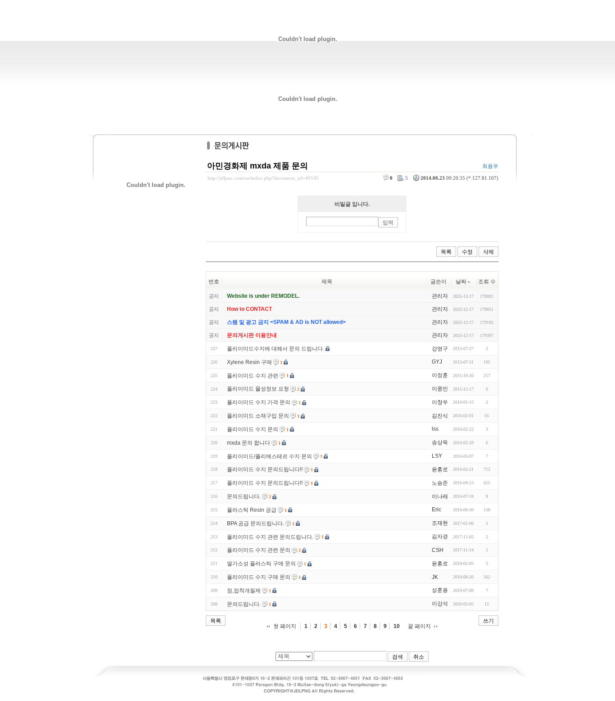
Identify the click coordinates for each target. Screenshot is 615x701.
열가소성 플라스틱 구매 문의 (261, 563)
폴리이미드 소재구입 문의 (258, 416)
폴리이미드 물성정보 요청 (258, 389)
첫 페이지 (284, 626)
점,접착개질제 (244, 590)
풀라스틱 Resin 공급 (251, 510)
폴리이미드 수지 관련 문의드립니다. (270, 537)
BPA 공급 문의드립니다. (255, 523)
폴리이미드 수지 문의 (252, 429)
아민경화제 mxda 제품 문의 (257, 165)
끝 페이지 (419, 626)
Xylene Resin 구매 (249, 362)
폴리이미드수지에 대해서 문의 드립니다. (275, 349)
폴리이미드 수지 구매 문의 (258, 577)
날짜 (461, 281)
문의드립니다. (244, 496)
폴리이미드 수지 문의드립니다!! (265, 469)
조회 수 (487, 281)
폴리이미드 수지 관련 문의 (258, 550)
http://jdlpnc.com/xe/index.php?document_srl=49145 (263, 178)
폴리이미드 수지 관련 (252, 376)
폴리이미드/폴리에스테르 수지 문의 (269, 456)
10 (396, 626)
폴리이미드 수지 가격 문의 (258, 402)
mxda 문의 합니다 (248, 443)
